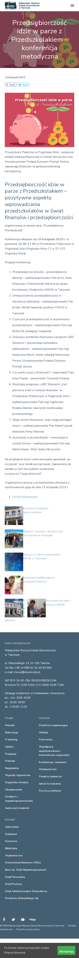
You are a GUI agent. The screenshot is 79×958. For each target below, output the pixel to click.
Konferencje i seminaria (52, 762)
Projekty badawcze (50, 776)
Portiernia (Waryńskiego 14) (22, 898)
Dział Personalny (15, 877)
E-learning (11, 739)
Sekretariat (12, 827)
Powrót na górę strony (28, 929)
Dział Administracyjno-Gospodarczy (26, 891)
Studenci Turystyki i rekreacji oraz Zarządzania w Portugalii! (43, 533)
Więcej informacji (14, 953)
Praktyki (10, 761)
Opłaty (9, 746)
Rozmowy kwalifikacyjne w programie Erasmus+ (39, 579)
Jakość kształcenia (50, 783)
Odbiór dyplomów (15, 610)
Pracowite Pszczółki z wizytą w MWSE (58, 602)
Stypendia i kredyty (16, 782)
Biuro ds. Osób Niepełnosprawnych (25, 870)
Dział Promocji (13, 884)
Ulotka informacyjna (24, 497)
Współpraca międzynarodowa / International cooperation (54, 751)
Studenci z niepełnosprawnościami (19, 799)
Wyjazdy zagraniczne (17, 775)
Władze (43, 732)
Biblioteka (11, 848)
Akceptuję (66, 952)
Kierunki (10, 725)
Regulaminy (12, 768)
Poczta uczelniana (50, 790)
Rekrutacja (11, 732)
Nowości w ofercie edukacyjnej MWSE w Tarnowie (41, 556)
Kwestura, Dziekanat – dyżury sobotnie (36, 510)
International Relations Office (23, 862)
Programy (10, 754)
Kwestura (11, 841)
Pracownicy (46, 739)
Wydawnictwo (48, 769)
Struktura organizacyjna (53, 725)
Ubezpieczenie (13, 789)
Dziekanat (11, 834)
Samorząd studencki (17, 808)
